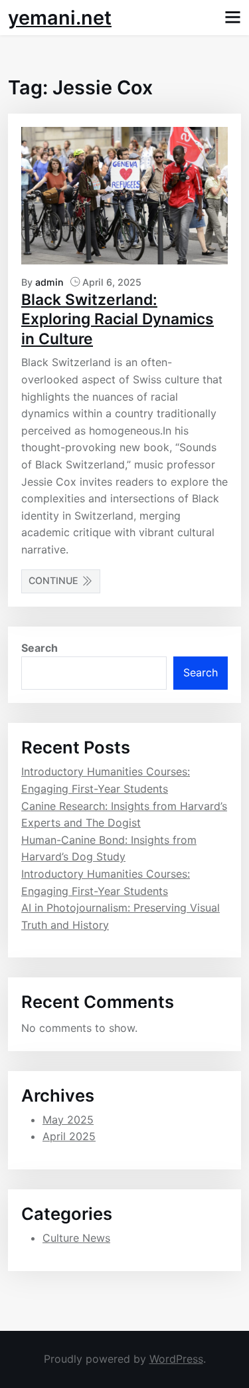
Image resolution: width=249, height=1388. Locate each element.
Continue (53, 580)
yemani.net (60, 17)
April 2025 (69, 1136)
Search (39, 647)
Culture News (76, 1237)
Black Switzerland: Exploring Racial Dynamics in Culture (117, 319)
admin (49, 282)
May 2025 (68, 1119)
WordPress (176, 1358)
